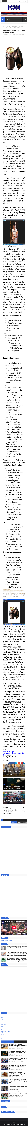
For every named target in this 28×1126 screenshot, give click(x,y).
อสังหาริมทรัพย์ (4, 1021)
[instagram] (25, 1)
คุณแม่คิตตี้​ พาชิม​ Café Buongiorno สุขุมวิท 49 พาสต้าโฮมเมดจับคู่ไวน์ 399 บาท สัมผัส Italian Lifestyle (18, 1074)
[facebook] (21, 1)
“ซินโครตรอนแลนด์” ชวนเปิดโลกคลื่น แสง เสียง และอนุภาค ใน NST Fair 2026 (18, 1094)
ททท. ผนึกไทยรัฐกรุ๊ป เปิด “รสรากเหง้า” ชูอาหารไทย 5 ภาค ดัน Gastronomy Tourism (17, 1067)
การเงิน (2, 1028)
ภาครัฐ (2, 1034)
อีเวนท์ (2, 1019)
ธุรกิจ (2, 1017)
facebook (24, 822)
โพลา (7, 26)
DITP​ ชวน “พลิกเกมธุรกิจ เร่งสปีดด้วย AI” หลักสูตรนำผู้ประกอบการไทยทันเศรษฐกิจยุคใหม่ (18, 1081)
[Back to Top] (14, 1122)
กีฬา (1, 1029)
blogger (14, 822)
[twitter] (23, 1)
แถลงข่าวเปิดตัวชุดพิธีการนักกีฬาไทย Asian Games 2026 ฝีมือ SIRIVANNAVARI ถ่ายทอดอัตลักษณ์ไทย (18, 1088)
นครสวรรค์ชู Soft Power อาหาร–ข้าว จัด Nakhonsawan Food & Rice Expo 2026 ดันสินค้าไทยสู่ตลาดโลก (13, 773)
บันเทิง (2, 1026)
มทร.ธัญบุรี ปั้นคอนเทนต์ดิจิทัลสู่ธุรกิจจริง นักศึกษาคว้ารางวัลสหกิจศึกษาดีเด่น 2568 (17, 947)
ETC (2, 1103)
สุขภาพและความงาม (13, 26)
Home (4, 26)
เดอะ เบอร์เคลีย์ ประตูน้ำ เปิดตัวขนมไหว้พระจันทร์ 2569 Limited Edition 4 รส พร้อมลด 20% (14, 787)
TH (18, 26)
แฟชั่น (2, 1033)
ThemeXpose (11, 1124)
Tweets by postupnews (6, 940)
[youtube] (19, 1)
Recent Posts (7, 1041)
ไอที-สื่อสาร (3, 1024)
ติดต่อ (2, 1038)
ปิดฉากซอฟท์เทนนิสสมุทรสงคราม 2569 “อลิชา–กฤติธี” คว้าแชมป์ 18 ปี (14, 801)
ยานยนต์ (2, 1022)
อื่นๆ (1, 1036)
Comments (20, 1041)
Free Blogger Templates (19, 1124)
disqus (19, 822)
